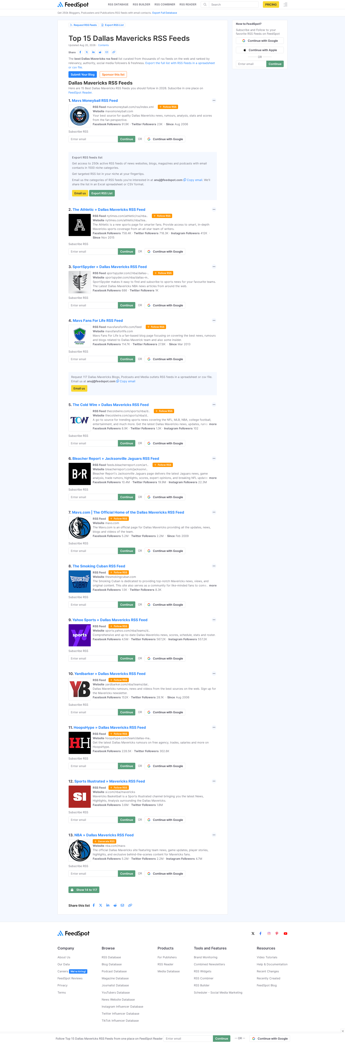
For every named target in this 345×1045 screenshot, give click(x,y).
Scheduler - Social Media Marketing (218, 992)
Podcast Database (114, 971)
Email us (80, 193)
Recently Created (268, 978)
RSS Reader (188, 4)
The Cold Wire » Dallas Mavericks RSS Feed (111, 405)
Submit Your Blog (83, 74)
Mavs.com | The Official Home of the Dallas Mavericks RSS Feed (128, 512)
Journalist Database (115, 985)
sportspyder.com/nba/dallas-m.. (127, 277)
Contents (103, 45)
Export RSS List (114, 24)
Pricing (271, 4)
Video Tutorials (267, 957)
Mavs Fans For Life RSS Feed (98, 320)
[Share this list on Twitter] (87, 52)
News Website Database (118, 999)
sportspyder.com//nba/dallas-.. (128, 273)
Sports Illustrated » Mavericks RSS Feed (109, 781)
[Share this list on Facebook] (80, 52)
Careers (72, 971)
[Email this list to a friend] (107, 52)
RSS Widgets (202, 971)
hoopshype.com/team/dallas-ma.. (128, 738)
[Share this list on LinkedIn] (93, 52)
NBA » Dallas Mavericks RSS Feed (104, 835)
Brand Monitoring (205, 957)
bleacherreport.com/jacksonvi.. (126, 469)
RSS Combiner (165, 4)
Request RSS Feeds (85, 24)
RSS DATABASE (118, 4)
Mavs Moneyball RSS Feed (95, 100)
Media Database (169, 971)
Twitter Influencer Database (120, 1013)
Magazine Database (115, 978)
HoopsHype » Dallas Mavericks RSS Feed (110, 727)
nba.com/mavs (115, 845)
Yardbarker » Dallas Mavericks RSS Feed (110, 674)
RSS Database (111, 957)
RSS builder (141, 4)
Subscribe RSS (78, 131)
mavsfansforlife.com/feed (124, 327)
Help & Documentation (272, 964)
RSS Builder (202, 985)
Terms (62, 992)
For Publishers (167, 957)
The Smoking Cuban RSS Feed (99, 566)
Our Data (64, 964)
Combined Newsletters (209, 964)
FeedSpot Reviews (70, 978)
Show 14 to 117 (86, 890)
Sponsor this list (113, 74)
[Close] (343, 1031)
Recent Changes (268, 971)
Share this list (79, 905)
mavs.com (112, 523)
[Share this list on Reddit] (100, 52)
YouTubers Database (116, 992)
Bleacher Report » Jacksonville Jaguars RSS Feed (115, 458)
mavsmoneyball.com (119, 111)
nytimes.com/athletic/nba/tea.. (126, 220)
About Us (64, 957)
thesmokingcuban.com (120, 577)
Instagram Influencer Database (122, 1006)
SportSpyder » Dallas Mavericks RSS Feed (110, 267)
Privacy (63, 985)
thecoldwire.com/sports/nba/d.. (128, 411)
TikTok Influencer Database (120, 1020)
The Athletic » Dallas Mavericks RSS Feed (109, 209)
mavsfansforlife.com (119, 331)
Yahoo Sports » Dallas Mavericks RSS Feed (110, 620)
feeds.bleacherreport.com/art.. (127, 465)
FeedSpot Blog (267, 985)
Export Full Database (164, 12)
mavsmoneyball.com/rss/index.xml (130, 107)
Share (72, 52)
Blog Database (112, 964)
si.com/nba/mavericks (120, 792)
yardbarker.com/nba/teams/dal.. (127, 684)
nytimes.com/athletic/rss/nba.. (127, 216)
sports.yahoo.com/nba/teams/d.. (127, 630)
